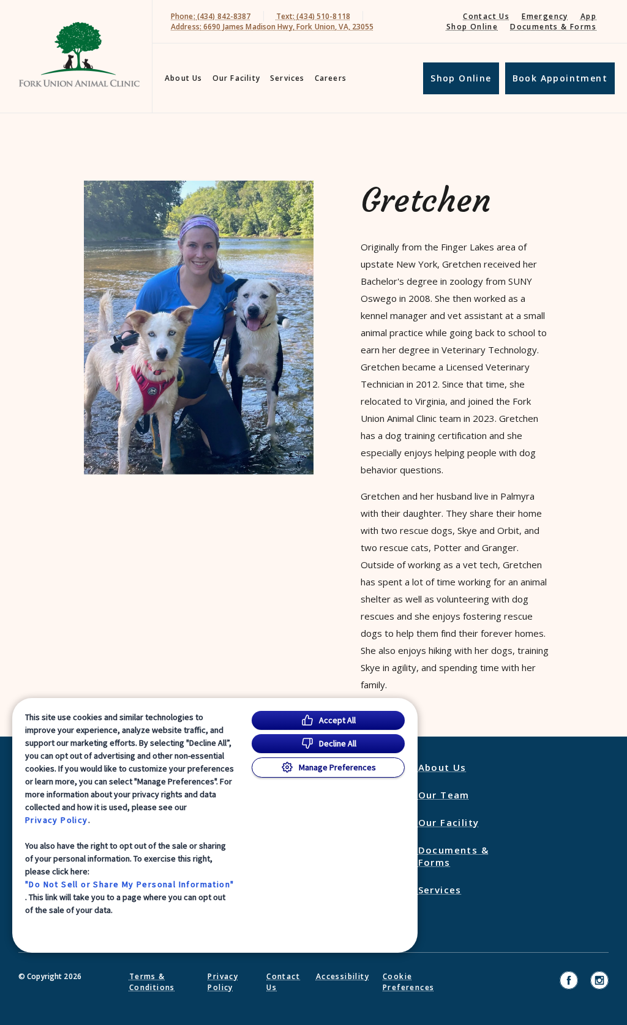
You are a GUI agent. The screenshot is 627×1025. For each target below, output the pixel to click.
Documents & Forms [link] (553, 26)
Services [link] (287, 78)
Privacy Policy (56, 819)
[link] (79, 54)
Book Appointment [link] (559, 78)
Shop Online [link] (472, 26)
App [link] (588, 16)
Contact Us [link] (486, 16)
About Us (184, 78)
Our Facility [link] (236, 78)
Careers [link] (331, 78)
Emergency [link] (545, 16)
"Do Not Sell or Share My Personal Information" (129, 884)
